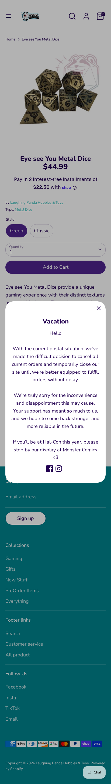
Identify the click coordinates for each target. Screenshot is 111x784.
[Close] (99, 308)
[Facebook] (49, 468)
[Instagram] (59, 468)
